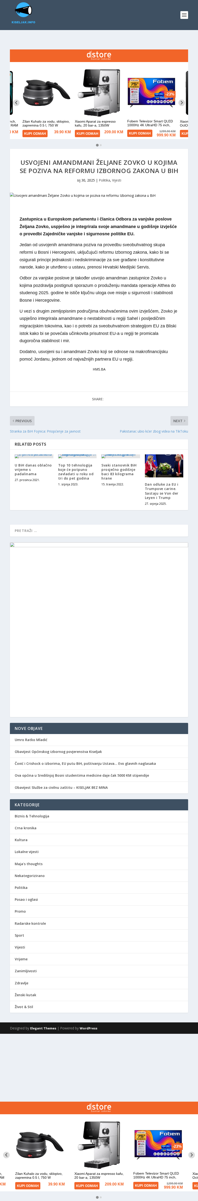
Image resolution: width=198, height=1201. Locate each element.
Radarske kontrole (30, 923)
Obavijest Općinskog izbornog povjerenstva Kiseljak (58, 751)
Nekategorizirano (30, 875)
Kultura (21, 840)
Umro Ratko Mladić (31, 739)
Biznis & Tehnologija (32, 816)
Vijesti (116, 180)
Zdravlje (21, 983)
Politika (104, 180)
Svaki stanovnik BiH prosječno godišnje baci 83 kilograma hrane (119, 472)
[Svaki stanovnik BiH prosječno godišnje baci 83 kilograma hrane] (120, 456)
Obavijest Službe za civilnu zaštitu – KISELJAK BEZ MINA (61, 787)
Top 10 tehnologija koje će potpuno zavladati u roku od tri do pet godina (76, 472)
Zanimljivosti (26, 971)
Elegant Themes (43, 1028)
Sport (19, 935)
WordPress (88, 1028)
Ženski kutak (25, 995)
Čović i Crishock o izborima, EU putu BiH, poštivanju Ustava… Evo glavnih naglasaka (85, 763)
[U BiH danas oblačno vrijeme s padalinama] (34, 456)
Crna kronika (25, 828)
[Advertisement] (99, 1068)
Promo (20, 911)
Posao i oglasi (26, 899)
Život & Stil (24, 1006)
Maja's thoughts (28, 863)
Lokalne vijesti (27, 851)
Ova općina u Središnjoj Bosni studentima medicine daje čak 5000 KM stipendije (82, 775)
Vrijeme (21, 959)
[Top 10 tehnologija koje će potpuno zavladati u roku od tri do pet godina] (77, 456)
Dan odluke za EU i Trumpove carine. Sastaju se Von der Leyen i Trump (161, 491)
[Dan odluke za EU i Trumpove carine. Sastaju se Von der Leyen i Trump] (164, 466)
